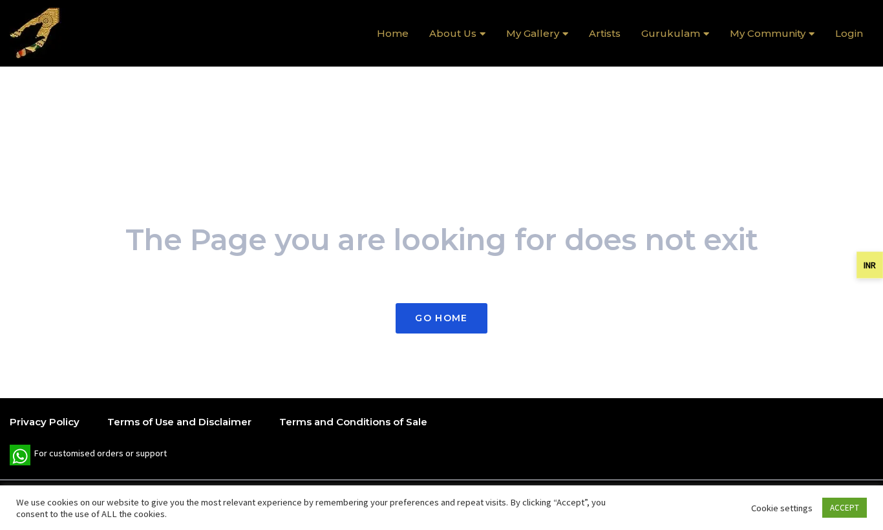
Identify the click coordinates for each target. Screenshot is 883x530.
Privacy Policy (45, 422)
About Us (452, 33)
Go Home (441, 318)
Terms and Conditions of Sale (353, 422)
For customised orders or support (88, 456)
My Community (767, 33)
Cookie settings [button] (782, 508)
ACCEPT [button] (844, 507)
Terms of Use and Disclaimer (179, 422)
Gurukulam (670, 33)
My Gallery (532, 33)
